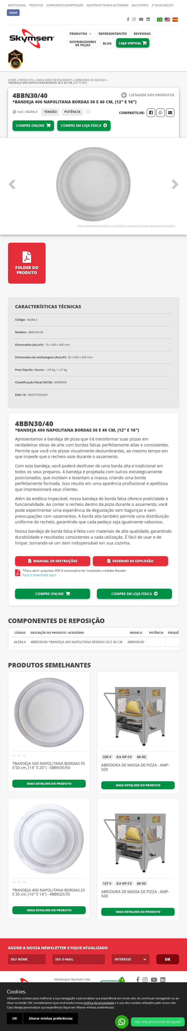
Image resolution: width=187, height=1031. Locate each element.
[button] (13, 12)
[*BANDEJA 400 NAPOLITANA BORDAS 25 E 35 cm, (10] (49, 840)
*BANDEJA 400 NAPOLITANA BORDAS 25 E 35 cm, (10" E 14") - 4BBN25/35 (48, 892)
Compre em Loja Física (81, 125)
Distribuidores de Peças (83, 43)
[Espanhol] (175, 19)
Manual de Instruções (54, 561)
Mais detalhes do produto (49, 784)
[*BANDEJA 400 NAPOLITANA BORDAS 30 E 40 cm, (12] (93, 184)
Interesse (122, 959)
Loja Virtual (130, 43)
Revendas (142, 33)
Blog (107, 43)
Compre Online (30, 125)
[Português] (159, 19)
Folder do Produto (26, 270)
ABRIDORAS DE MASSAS (90, 80)
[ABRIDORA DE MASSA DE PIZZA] (138, 714)
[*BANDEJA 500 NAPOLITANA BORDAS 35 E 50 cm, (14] (49, 714)
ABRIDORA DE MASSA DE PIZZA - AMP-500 (135, 767)
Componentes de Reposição (64, 5)
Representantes (113, 33)
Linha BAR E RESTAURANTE (54, 80)
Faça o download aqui (39, 575)
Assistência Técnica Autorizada (107, 5)
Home (12, 80)
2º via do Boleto (163, 5)
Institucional (17, 5)
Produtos (36, 5)
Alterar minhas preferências (51, 1018)
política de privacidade (98, 1003)
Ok (167, 959)
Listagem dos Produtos (151, 95)
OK (14, 1018)
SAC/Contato (140, 5)
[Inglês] (167, 19)
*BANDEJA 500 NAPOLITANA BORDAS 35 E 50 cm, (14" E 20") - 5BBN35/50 (48, 765)
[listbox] (130, 959)
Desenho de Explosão (132, 561)
